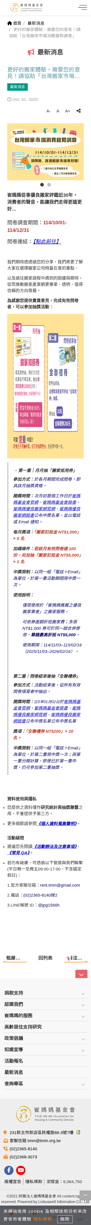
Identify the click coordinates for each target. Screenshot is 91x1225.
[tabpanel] (45, 151)
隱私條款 (33, 1181)
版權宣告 (12, 1181)
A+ (67, 111)
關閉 (65, 1219)
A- (48, 111)
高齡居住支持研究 (23, 1026)
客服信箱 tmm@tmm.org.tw (35, 1140)
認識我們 (13, 1004)
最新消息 (36, 23)
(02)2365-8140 (23, 1149)
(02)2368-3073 (23, 1157)
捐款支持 (13, 992)
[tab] (46, 993)
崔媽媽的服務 (18, 1015)
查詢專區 (13, 1083)
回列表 (45, 957)
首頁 (16, 23)
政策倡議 (13, 1038)
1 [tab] (42, 185)
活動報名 (13, 1060)
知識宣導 (13, 1049)
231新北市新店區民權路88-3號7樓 (42, 1132)
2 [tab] (49, 185)
